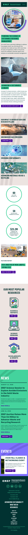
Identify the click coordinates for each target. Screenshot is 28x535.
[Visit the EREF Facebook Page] (7, 486)
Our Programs (14, 512)
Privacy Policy (14, 522)
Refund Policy (14, 524)
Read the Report (7, 272)
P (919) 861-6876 (14, 495)
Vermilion (15, 530)
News (14, 516)
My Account (14, 518)
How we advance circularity (10, 106)
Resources (14, 507)
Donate (14, 520)
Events (14, 514)
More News (5, 436)
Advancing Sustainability (14, 502)
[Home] (11, 4)
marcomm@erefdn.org (14, 498)
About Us (14, 511)
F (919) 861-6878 (14, 497)
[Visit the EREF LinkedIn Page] (20, 486)
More (12, 315)
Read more (4, 406)
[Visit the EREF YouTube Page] (11, 486)
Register (9, 470)
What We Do (14, 505)
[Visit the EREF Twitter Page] (16, 486)
